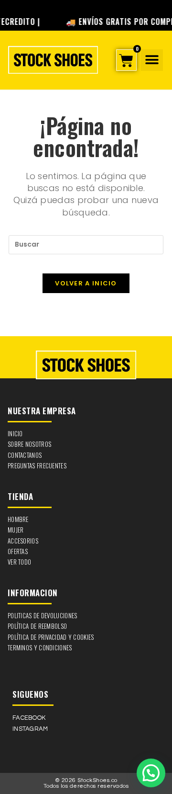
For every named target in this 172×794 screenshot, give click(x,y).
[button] (151, 60)
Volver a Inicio (86, 283)
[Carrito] (126, 60)
